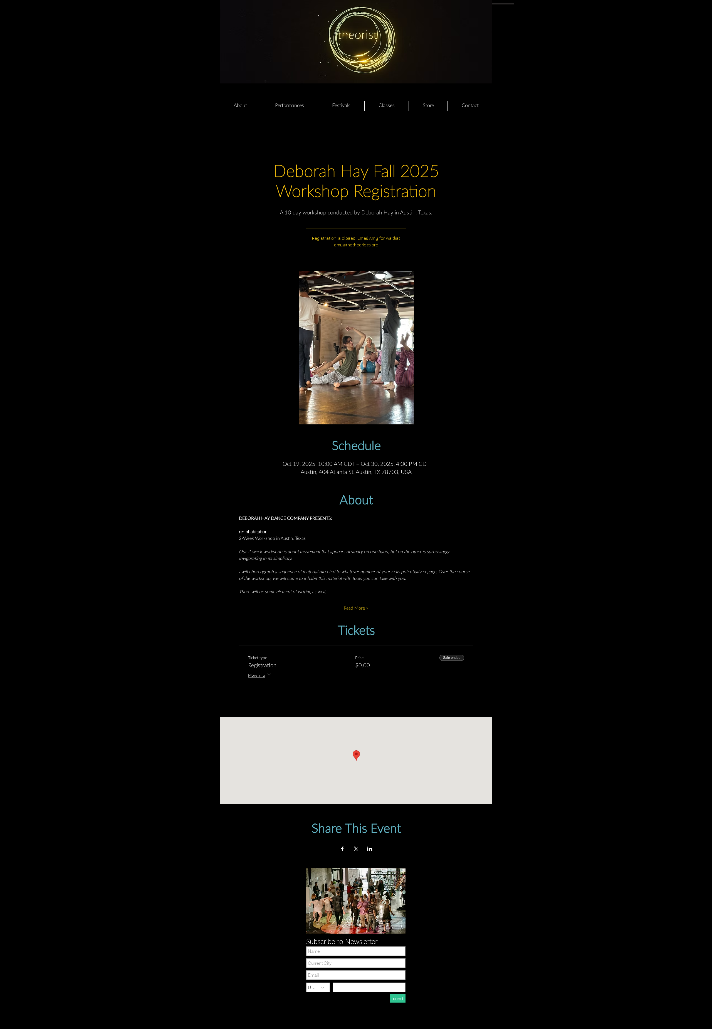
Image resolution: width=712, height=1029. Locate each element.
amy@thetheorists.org (356, 244)
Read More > (356, 608)
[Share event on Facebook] (342, 849)
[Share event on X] (356, 849)
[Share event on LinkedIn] (369, 849)
